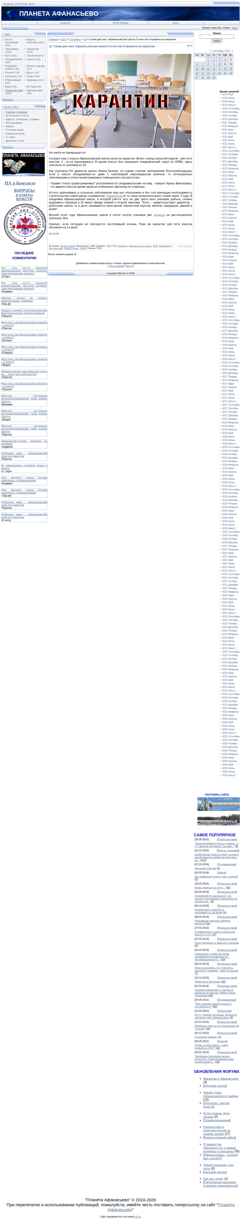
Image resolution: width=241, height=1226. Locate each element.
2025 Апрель (229, 718)
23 (214, 72)
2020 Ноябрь (229, 538)
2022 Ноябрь (229, 623)
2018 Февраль (230, 422)
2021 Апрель (229, 556)
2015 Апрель (229, 302)
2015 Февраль (230, 295)
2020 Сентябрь (231, 531)
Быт (7, 55)
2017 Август (229, 401)
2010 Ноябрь (229, 115)
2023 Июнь (228, 641)
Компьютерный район (219, 1137)
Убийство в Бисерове (207, 981)
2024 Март (228, 672)
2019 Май (227, 475)
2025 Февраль (230, 711)
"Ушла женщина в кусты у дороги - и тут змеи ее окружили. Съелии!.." (216, 845)
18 (225, 68)
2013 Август (229, 231)
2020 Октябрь (230, 535)
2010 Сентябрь (231, 108)
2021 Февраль (230, 549)
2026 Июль (228, 771)
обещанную (114, 196)
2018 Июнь (228, 436)
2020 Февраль (230, 507)
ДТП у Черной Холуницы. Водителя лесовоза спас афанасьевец (216, 1016)
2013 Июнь (228, 224)
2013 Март (228, 214)
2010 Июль (228, 101)
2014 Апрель (229, 260)
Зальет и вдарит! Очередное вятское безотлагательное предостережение (24, 311)
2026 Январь (229, 750)
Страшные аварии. (206, 1037)
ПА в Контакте (20, 183)
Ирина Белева (71, 248)
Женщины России (205, 868)
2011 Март (228, 129)
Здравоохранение (216, 1120)
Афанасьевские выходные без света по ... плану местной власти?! (24, 373)
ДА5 (109, 246)
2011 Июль (228, 143)
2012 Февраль (230, 168)
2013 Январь (229, 207)
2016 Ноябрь (229, 369)
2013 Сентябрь (231, 235)
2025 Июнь (228, 725)
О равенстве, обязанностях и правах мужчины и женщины (219, 1148)
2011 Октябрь (230, 154)
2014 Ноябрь (229, 284)
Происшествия (14, 90)
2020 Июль (228, 524)
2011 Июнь (228, 140)
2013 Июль (228, 228)
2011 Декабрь (230, 161)
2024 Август (229, 690)
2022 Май (227, 602)
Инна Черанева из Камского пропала (217, 942)
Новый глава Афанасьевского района (220, 1094)
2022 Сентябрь (231, 616)
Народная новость (11, 67)
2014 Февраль (230, 253)
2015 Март (228, 299)
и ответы (24, 195)
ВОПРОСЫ (24, 191)
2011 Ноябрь (229, 157)
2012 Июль (228, 186)
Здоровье (32, 80)
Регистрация (120, 23)
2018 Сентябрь (231, 447)
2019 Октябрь (230, 493)
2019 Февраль (230, 464)
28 (202, 77)
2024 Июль (228, 687)
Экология (32, 55)
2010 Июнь (228, 97)
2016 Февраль (230, 337)
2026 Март (228, 757)
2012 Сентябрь (231, 193)
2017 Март (228, 383)
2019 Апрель (229, 471)
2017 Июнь (228, 394)
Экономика (11, 49)
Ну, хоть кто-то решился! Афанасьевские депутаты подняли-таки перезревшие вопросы (24, 270)
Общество (33, 49)
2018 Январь (229, 418)
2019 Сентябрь (231, 489)
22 (208, 72)
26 (230, 72)
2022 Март (228, 595)
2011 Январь (229, 122)
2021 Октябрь (230, 577)
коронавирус (165, 246)
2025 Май (227, 722)
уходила (159, 215)
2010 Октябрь (230, 112)
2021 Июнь (228, 563)
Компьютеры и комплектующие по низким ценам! (217, 1130)
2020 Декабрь (230, 542)
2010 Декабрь (230, 119)
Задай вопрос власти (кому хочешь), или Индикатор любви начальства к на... (217, 857)
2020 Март (228, 510)
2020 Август (229, 528)
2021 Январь (229, 545)
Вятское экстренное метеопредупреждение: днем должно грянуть (24, 398)
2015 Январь (229, 291)
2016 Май (227, 348)
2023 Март (228, 637)
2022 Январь (229, 588)
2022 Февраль (230, 591)
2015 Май (227, 306)
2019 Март (228, 468)
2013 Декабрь (230, 246)
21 (202, 72)
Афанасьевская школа (140, 246)
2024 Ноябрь (229, 701)
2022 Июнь (228, 605)
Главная (65, 23)
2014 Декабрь (230, 288)
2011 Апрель (229, 133)
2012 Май (227, 179)
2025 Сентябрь (231, 736)
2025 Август (229, 732)
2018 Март (228, 426)
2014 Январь (229, 249)
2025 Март (228, 715)
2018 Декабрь (230, 457)
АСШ (155, 246)
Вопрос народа (35, 65)
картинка (54, 233)
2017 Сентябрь (231, 404)
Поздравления (13, 59)
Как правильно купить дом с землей (216, 876)
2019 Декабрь (230, 500)
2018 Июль (228, 440)
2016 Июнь (228, 351)
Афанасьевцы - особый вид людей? (220, 1156)
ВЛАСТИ (24, 199)
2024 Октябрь (230, 697)
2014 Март (228, 256)
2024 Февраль (230, 669)
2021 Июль (228, 567)
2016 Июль (228, 355)
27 (197, 77)
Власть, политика (32, 41)
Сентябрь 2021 (221, 50)
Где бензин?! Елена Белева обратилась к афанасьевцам (24, 479)
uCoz (138, 1216)
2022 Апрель (229, 598)
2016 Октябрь (230, 366)
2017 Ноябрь (229, 411)
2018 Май (227, 433)
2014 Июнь (228, 267)
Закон (30, 59)
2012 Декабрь (230, 203)
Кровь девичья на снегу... (210, 887)
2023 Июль (228, 644)
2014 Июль (228, 270)
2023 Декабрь (230, 662)
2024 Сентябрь (231, 694)
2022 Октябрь (230, 620)
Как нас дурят (213, 1178)
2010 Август (229, 104)
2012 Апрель (229, 175)
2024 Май (227, 679)
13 (197, 68)
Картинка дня (34, 90)
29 (208, 77)
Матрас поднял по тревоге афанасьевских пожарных (24, 299)
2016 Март (228, 341)
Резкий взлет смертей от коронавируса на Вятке (209, 911)
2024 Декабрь (230, 704)
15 (208, 68)
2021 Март (228, 553)
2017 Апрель (229, 387)
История (32, 86)
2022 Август (229, 612)
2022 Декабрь (230, 627)
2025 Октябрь (230, 739)
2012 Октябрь (230, 196)
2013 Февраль (230, 210)
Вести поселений (11, 41)
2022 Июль (228, 609)
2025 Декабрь (230, 747)
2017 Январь (229, 376)
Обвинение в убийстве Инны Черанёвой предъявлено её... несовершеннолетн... (212, 956)
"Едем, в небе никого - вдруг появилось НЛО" (212, 1046)
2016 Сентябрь (231, 362)
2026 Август (229, 775)
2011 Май (227, 136)
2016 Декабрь (230, 373)
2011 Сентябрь (231, 150)
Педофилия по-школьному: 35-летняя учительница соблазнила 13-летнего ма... (216, 898)
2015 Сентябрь (231, 320)
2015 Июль (228, 313)
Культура (10, 76)
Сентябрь (75, 39)
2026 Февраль (230, 754)
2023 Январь (229, 630)
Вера (8, 86)
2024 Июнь (228, 683)
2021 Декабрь (230, 584)
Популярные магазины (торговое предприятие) (220, 1183)
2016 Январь (229, 334)
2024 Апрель (229, 676)
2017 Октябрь (230, 408)
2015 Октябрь (230, 323)
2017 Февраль (230, 380)
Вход (176, 23)
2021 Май (227, 560)
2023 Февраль (230, 634)
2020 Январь (229, 503)
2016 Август (229, 358)
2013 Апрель (229, 217)
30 (214, 77)
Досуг (30, 72)
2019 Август (229, 485)
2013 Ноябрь (229, 242)
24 (219, 72)
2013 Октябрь (230, 239)
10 (219, 64)
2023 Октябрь (230, 655)
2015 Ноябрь (229, 327)
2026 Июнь (228, 768)
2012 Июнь (228, 182)
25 (225, 72)
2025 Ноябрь (229, 743)
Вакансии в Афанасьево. (221, 1078)
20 (197, 72)
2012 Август (229, 189)
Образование (13, 80)
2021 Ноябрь (229, 581)
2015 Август (229, 316)
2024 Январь (229, 665)
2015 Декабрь (230, 330)
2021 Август (229, 570)
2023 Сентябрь (231, 651)
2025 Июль (228, 729)
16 (214, 68)
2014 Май (227, 263)
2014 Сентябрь (231, 277)
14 (85, 39)
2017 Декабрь (230, 415)
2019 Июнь (228, 478)
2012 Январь (229, 164)
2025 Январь (229, 708)
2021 (63, 39)
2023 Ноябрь (229, 658)
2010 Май (227, 94)
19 (230, 68)
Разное (9, 72)
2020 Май (227, 517)
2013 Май (227, 221)
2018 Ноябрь (229, 454)
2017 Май (227, 390)
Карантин (122, 246)
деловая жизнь (215, 1085)
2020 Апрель (229, 514)
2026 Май (227, 764)
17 (219, 68)
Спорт (30, 76)
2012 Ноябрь (229, 200)
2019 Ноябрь (229, 496)
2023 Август (229, 648)
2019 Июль (228, 482)
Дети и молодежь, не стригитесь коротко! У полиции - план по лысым (216, 969)
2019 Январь (229, 461)
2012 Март (228, 172)
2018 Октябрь (230, 450)
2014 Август (229, 274)
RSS (234, 27)
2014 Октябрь (230, 281)
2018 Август (229, 443)
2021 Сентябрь (231, 574)
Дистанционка (56, 248)
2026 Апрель (229, 761)
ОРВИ (83, 248)
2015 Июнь (228, 309)
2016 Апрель (229, 344)
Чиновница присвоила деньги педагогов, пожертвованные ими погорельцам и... (214, 1059)
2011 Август (229, 147)
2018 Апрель (229, 429)
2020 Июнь (228, 521)
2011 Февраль (230, 126)
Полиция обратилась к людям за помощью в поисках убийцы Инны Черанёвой (215, 992)
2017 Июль (228, 397)
